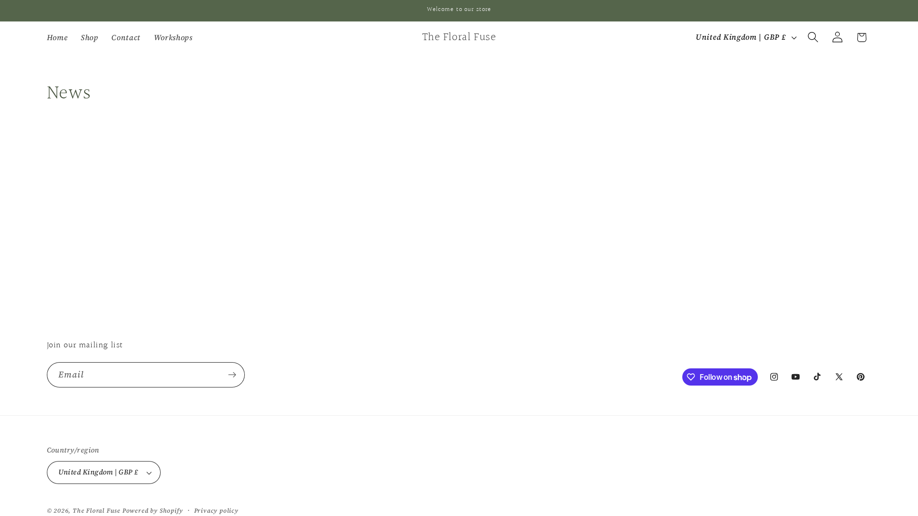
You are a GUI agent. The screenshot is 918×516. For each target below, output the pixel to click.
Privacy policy (216, 510)
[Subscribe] (232, 375)
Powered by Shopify (152, 510)
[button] (813, 37)
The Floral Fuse (96, 510)
